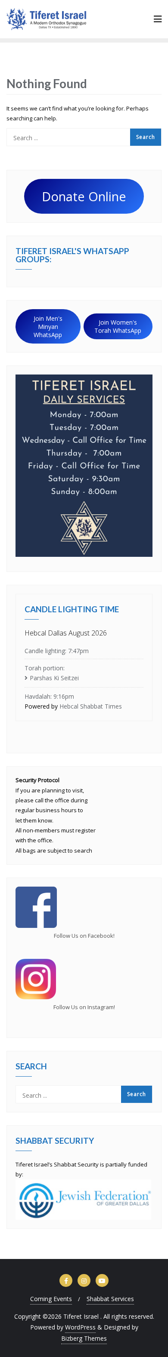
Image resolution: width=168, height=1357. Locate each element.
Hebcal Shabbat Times (90, 706)
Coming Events (51, 1299)
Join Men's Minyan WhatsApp (48, 326)
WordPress (80, 1327)
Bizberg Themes (84, 1338)
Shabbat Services (110, 1299)
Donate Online (84, 196)
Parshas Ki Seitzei (54, 678)
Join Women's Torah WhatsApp (117, 326)
